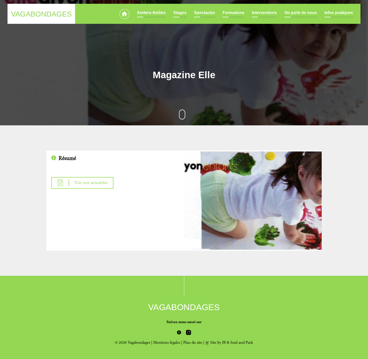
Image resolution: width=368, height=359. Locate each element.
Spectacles (204, 13)
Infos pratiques (338, 13)
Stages (180, 13)
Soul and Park (241, 343)
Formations (233, 13)
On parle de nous (300, 13)
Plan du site (192, 343)
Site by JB (217, 343)
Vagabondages (41, 14)
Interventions (264, 13)
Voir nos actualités (91, 183)
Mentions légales (166, 343)
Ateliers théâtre (151, 13)
